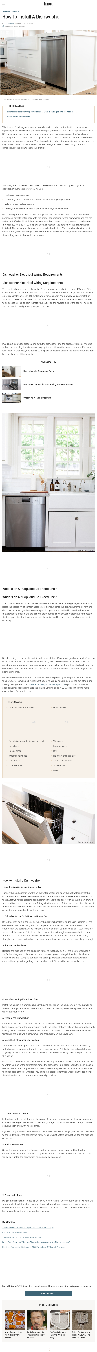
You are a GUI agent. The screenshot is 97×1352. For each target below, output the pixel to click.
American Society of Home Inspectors (46, 684)
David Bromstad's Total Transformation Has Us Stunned (36, 1335)
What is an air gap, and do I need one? (59, 112)
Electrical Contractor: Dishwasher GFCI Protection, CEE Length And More (33, 1247)
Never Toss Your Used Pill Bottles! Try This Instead (13, 1335)
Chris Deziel (9, 23)
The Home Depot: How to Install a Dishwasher (21, 1237)
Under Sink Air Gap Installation (37, 398)
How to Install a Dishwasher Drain (38, 371)
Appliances (17, 11)
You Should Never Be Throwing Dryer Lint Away (58, 1335)
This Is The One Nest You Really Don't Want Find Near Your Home (82, 1335)
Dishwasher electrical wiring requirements (24, 112)
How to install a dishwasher (18, 117)
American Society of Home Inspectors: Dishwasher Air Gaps (27, 1228)
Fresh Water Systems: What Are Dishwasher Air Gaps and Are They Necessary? (36, 1242)
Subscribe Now (47, 1294)
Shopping (6, 11)
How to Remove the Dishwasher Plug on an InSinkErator (48, 385)
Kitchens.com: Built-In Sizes (14, 1232)
